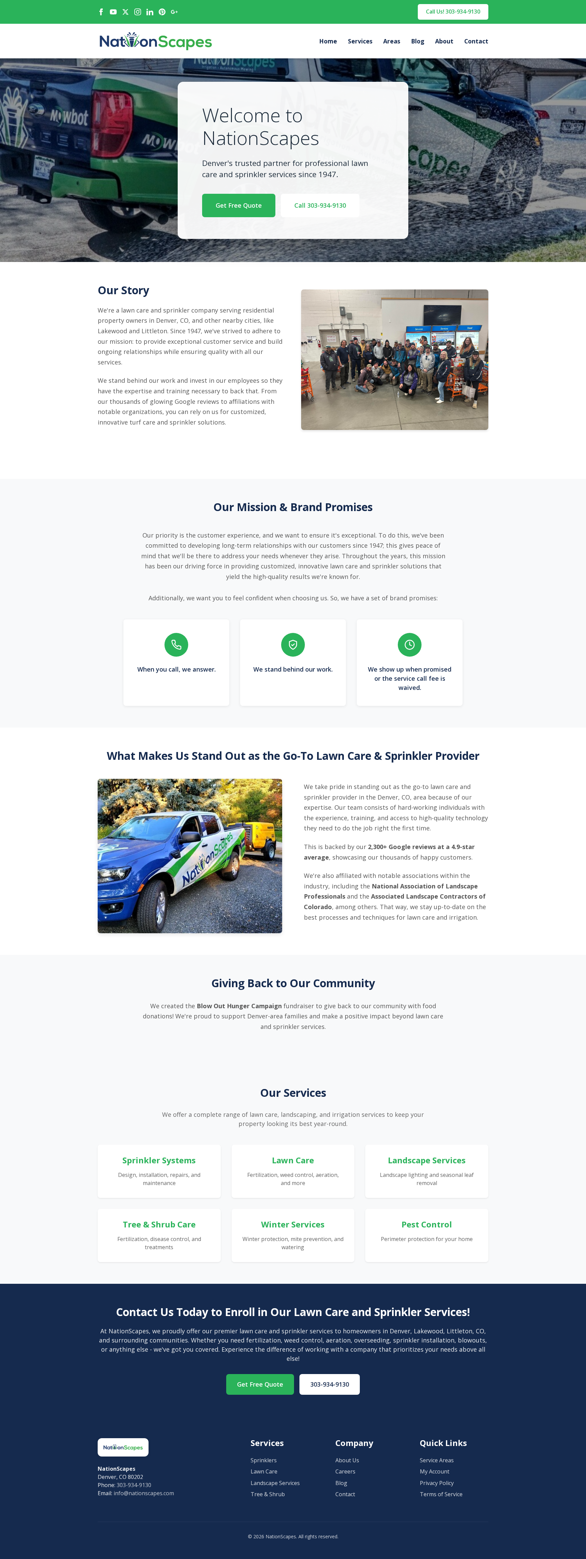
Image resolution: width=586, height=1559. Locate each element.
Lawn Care (264, 1471)
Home (328, 41)
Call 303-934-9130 (320, 205)
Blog (417, 41)
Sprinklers (264, 1460)
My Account (434, 1471)
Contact (476, 41)
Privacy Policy (437, 1483)
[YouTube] (113, 11)
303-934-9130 (329, 1384)
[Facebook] (101, 11)
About (444, 41)
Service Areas (437, 1460)
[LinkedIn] (149, 11)
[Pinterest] (162, 11)
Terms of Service (441, 1494)
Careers (345, 1471)
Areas (391, 41)
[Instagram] (137, 11)
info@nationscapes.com (144, 1493)
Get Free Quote (239, 205)
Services (360, 41)
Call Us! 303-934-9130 (453, 11)
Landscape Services (275, 1483)
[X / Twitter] (125, 11)
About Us (347, 1460)
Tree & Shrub (268, 1494)
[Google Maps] (174, 11)
